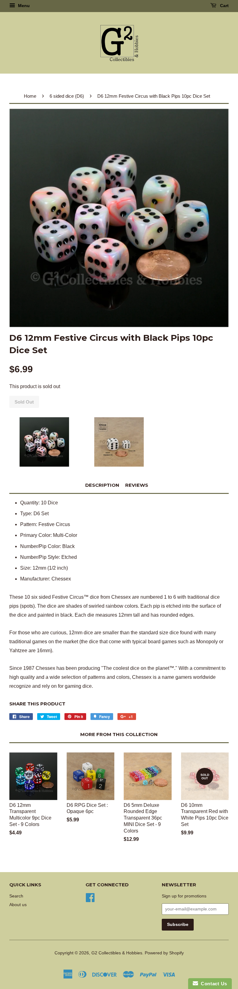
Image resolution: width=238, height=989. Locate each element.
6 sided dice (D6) (67, 96)
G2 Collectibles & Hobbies (116, 953)
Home (30, 96)
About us (18, 904)
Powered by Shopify (164, 953)
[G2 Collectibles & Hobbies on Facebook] (90, 897)
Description (102, 485)
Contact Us (212, 983)
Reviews (136, 485)
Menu (23, 5)
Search (16, 896)
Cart (224, 5)
